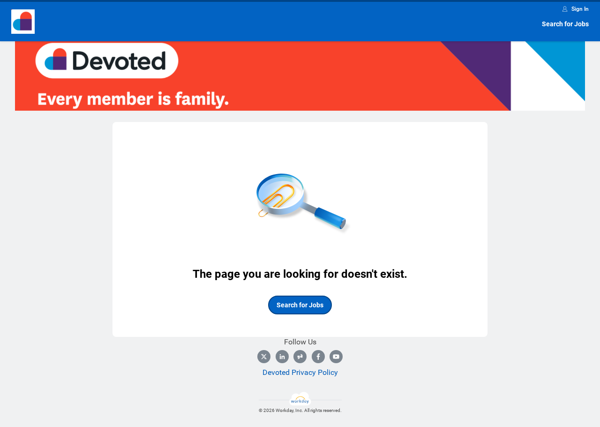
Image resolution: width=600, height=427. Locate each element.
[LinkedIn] (282, 356)
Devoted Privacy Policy (300, 372)
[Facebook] (318, 356)
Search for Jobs (565, 24)
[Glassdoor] (300, 356)
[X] (263, 356)
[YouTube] (336, 356)
